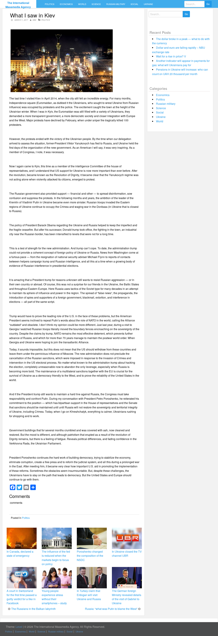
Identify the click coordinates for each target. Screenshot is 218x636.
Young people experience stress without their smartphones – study (54, 597)
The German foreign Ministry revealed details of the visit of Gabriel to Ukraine (126, 597)
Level (19, 627)
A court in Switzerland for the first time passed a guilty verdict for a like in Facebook (22, 597)
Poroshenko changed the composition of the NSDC (90, 556)
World (82, 4)
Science (96, 4)
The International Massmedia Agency (18, 5)
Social (134, 4)
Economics (66, 4)
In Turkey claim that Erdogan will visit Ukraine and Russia (89, 595)
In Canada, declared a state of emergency (20, 554)
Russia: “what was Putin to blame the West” (111, 609)
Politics (49, 4)
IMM (34, 20)
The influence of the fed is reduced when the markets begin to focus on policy (56, 558)
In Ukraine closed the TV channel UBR (127, 554)
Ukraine (148, 4)
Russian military (115, 4)
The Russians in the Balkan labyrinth (33, 609)
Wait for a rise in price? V (171, 56)
